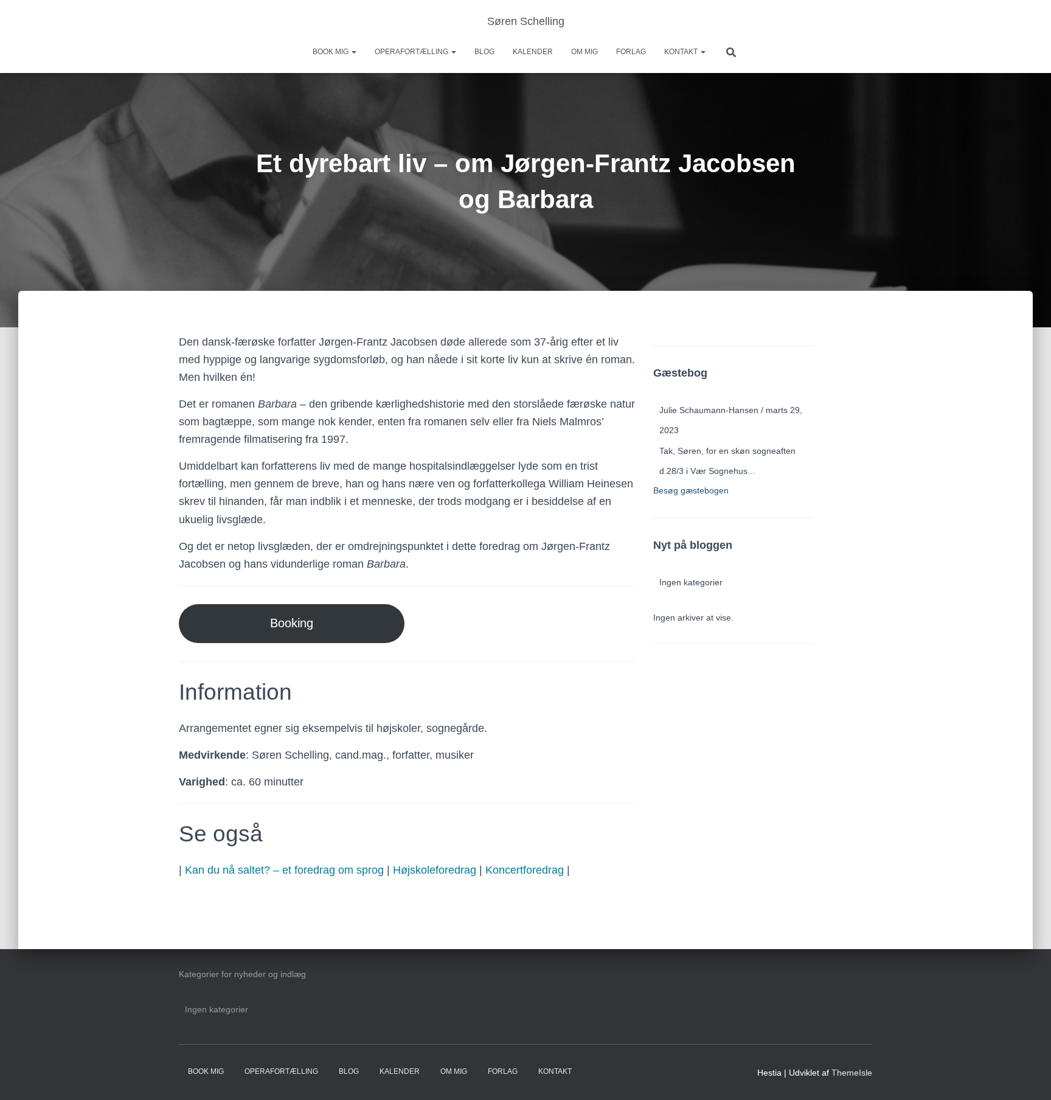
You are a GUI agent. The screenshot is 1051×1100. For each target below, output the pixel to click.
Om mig (584, 51)
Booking (291, 623)
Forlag (631, 51)
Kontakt (681, 51)
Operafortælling (412, 51)
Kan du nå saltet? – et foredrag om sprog (284, 870)
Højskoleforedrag (434, 870)
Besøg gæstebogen (691, 490)
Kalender (533, 51)
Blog (484, 51)
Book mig (331, 51)
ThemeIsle (851, 1072)
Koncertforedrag (524, 870)
